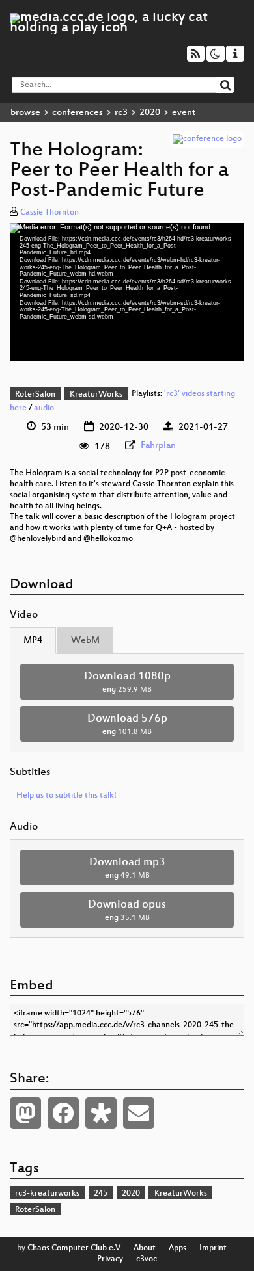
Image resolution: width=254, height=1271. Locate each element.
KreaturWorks (96, 394)
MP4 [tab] (32, 640)
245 (100, 1193)
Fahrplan (158, 445)
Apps (177, 1248)
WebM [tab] (85, 640)
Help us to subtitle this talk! (66, 795)
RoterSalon (35, 394)
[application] (127, 292)
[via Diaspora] (101, 1113)
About (145, 1248)
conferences (77, 112)
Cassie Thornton (49, 212)
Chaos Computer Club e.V (73, 1248)
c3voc (146, 1259)
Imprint (213, 1248)
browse (25, 112)
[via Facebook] (63, 1113)
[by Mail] (138, 1113)
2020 (149, 112)
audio (44, 408)
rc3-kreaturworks (47, 1193)
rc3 (121, 112)
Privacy (110, 1259)
